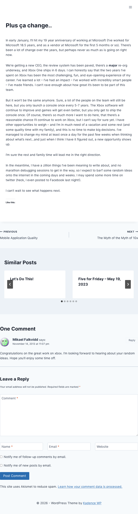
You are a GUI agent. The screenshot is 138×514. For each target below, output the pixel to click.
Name (7, 446)
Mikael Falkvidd (25, 340)
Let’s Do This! (21, 279)
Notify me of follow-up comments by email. (35, 457)
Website (102, 446)
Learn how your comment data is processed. (90, 486)
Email (54, 446)
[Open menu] (130, 7)
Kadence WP (92, 503)
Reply (132, 340)
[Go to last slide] (10, 284)
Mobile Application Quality (19, 235)
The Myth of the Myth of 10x (117, 235)
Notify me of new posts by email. (27, 465)
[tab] (62, 301)
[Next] (128, 284)
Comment (10, 398)
